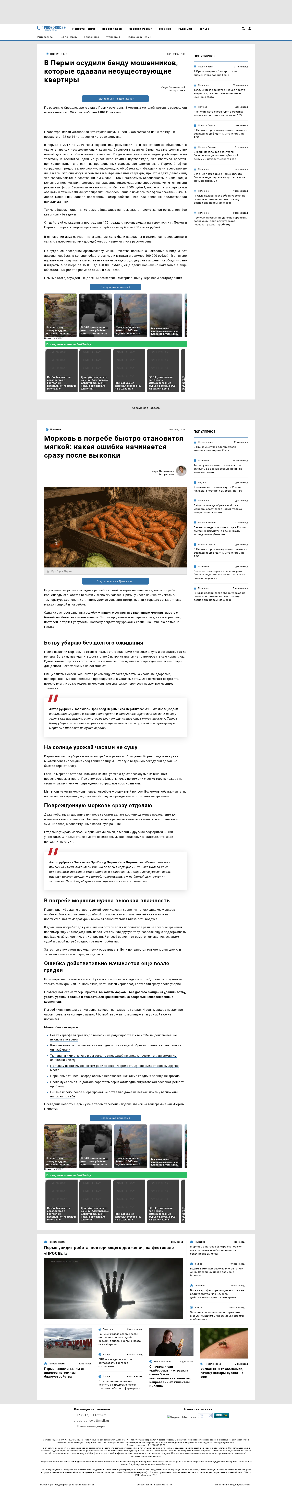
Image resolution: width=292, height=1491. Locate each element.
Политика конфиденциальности (232, 1484)
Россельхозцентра (79, 674)
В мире (198, 1264)
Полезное (203, 85)
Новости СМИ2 (54, 338)
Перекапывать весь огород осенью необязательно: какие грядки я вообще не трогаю (115, 1076)
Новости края (205, 66)
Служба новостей (173, 87)
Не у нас (202, 107)
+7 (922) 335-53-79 (156, 1445)
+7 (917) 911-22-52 (91, 1415)
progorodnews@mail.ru (91, 1421)
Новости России (207, 147)
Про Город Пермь (104, 709)
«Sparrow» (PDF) (149, 1475)
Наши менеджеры (91, 1426)
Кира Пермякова (163, 471)
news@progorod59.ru (224, 1442)
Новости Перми (58, 54)
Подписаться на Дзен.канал (115, 98)
